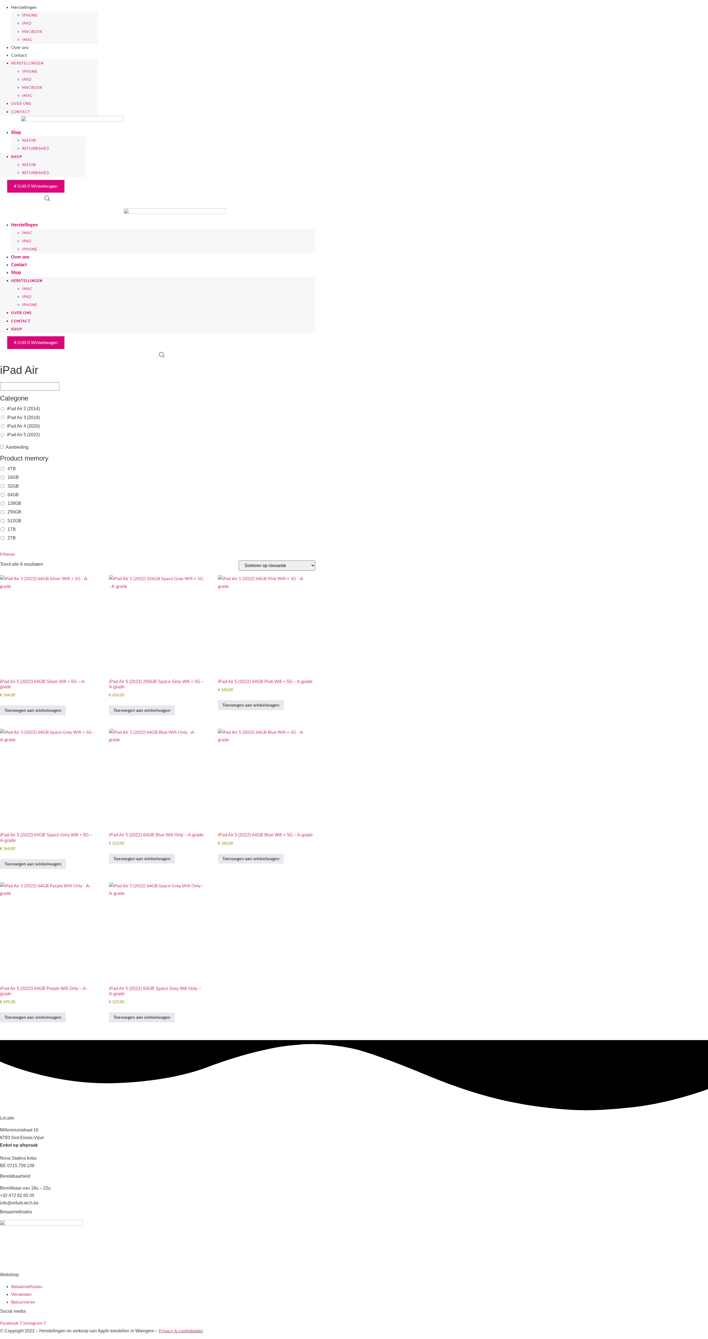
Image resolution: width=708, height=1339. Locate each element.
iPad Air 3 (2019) (23, 417)
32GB (13, 486)
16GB (13, 477)
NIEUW (29, 141)
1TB (11, 529)
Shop (16, 132)
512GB (14, 520)
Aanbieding (17, 447)
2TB (11, 538)
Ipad (27, 23)
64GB (13, 494)
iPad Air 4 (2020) (23, 426)
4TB (11, 468)
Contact (19, 55)
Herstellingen (24, 7)
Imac (27, 40)
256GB (14, 512)
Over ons (20, 47)
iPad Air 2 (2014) (23, 408)
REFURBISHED (36, 149)
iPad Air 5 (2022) (23, 434)
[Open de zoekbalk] (47, 198)
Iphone (30, 15)
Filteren (4, 554)
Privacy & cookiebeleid (181, 1331)
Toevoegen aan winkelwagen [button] (32, 710)
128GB (14, 503)
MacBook (32, 32)
